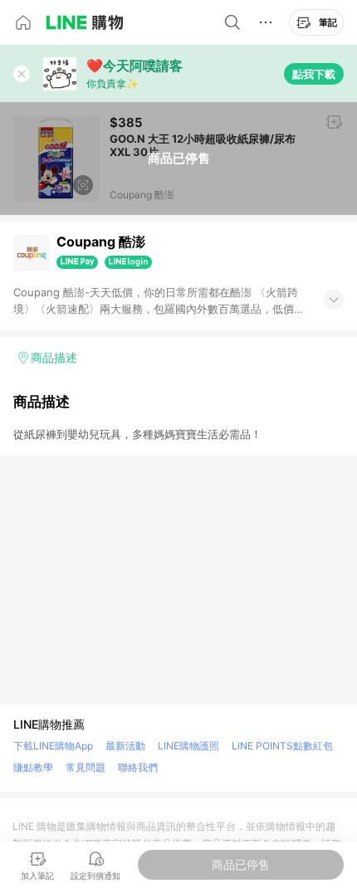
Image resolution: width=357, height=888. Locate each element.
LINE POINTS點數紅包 (282, 745)
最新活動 (125, 745)
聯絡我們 (138, 767)
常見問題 (85, 767)
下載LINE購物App (53, 745)
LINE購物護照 (188, 745)
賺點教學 (33, 767)
